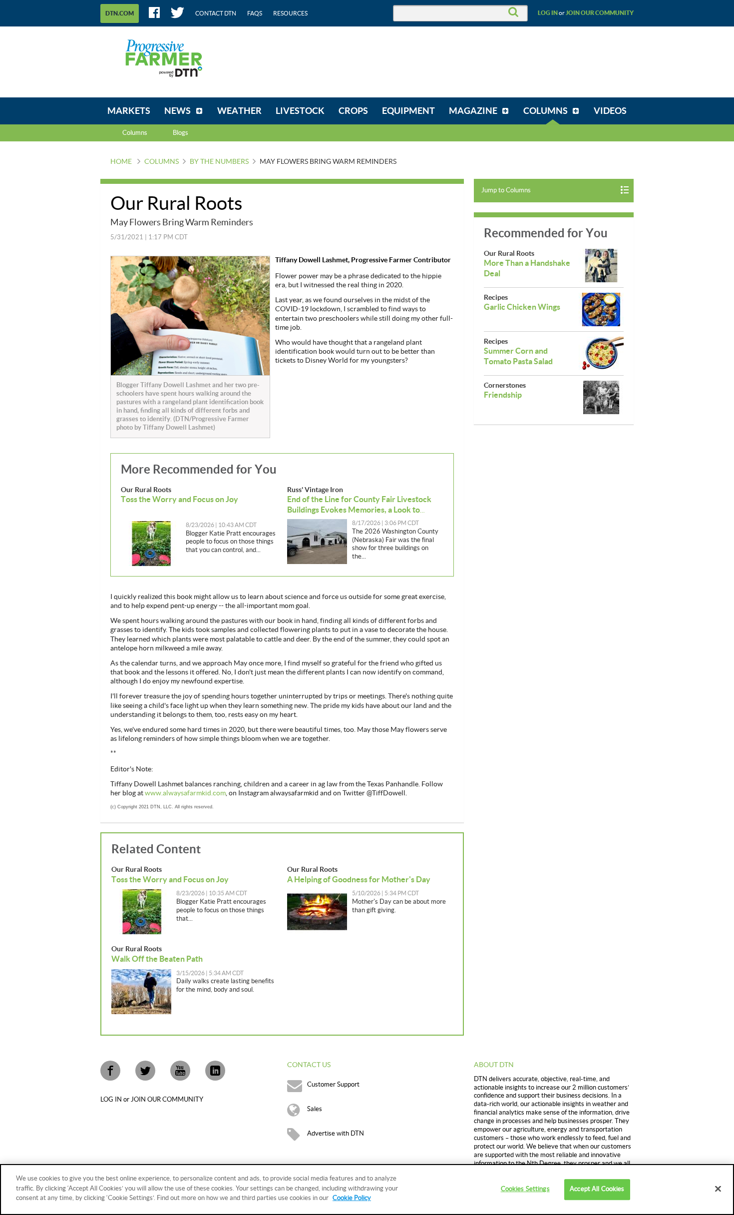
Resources (290, 13)
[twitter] (145, 1071)
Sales (314, 1109)
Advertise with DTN (335, 1133)
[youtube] (180, 1071)
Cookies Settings (525, 1189)
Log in (548, 13)
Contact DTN (215, 13)
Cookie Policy (352, 1198)
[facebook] (110, 1071)
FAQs (254, 13)
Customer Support (333, 1084)
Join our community (600, 13)
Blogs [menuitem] (180, 132)
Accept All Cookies (597, 1189)
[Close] (718, 1189)
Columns (134, 132)
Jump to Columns (506, 190)
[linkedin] (215, 1071)
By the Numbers (219, 161)
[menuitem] (128, 110)
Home (121, 161)
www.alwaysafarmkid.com (185, 793)
